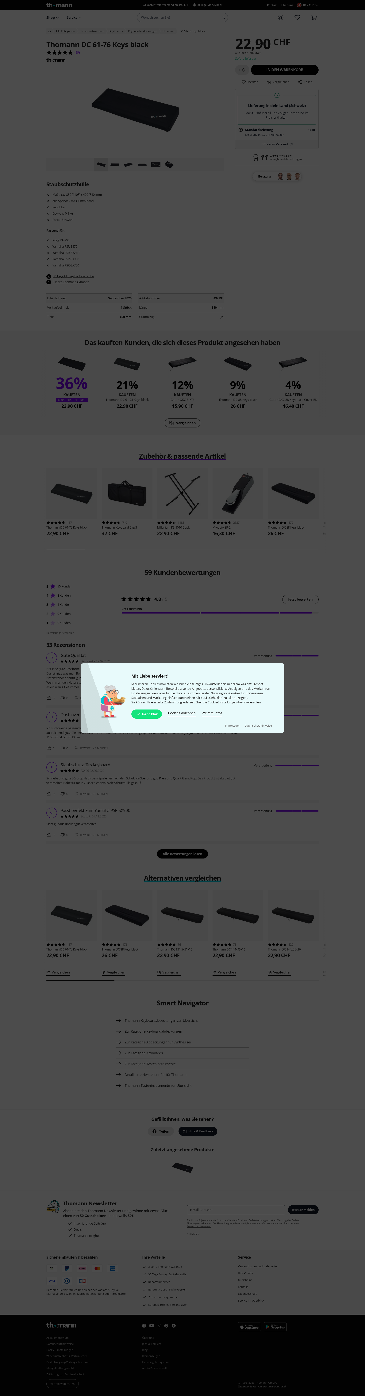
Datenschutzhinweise (258, 725)
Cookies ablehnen (182, 713)
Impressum (232, 725)
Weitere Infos (212, 713)
